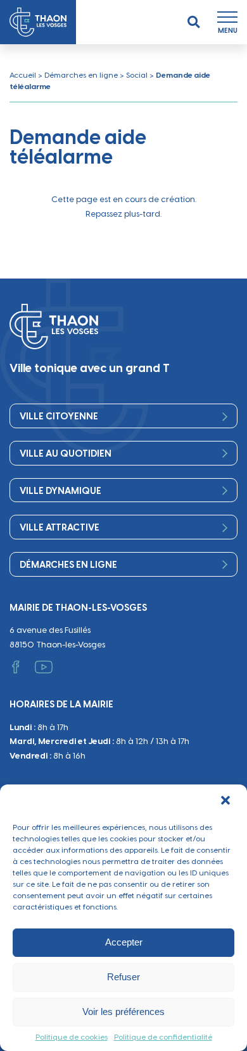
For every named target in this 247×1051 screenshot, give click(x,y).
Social (137, 75)
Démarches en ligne (81, 75)
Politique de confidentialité (163, 1037)
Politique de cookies (71, 1037)
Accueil (23, 75)
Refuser (123, 976)
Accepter (123, 942)
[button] (226, 801)
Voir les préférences (123, 1011)
